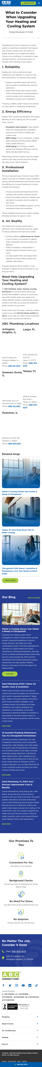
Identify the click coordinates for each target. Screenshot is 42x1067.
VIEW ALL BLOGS (10, 580)
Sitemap (24, 1061)
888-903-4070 (29, 3)
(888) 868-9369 (14, 443)
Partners (4, 1061)
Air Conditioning (8, 1030)
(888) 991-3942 (14, 366)
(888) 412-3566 (14, 406)
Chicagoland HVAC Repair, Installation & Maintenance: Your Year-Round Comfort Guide (19, 571)
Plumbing (6, 1017)
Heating (5, 1037)
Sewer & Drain (7, 1024)
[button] (39, 3)
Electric (5, 1044)
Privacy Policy (12, 1061)
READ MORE (9, 674)
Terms (19, 1061)
